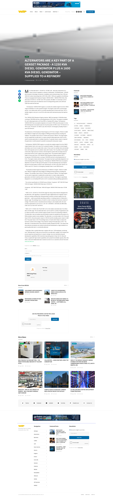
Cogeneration (87, 125)
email (26, 248)
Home (31, 11)
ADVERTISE (82, 494)
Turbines (82, 149)
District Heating (77, 130)
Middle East (45, 270)
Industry (76, 142)
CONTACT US (93, 494)
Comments (27, 253)
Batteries (76, 125)
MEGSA (27, 56)
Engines (75, 132)
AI (74, 123)
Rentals (88, 144)
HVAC (83, 139)
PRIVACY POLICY (87, 494)
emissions (84, 130)
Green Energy (86, 137)
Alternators (89, 123)
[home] (22, 11)
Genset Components (78, 137)
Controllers (76, 128)
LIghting (81, 142)
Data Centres (88, 128)
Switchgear (76, 149)
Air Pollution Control (81, 123)
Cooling (82, 128)
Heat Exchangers (77, 139)
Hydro (87, 139)
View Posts (33, 277)
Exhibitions (86, 132)
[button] (41, 12)
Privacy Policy (67, 11)
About (36, 11)
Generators (89, 135)
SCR (92, 144)
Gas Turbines (82, 135)
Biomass (81, 125)
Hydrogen (91, 139)
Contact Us (73, 11)
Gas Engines (76, 135)
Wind (86, 149)
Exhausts (80, 132)
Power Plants (83, 144)
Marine (91, 142)
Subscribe (91, 11)
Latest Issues (48, 11)
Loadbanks (86, 142)
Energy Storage (90, 130)
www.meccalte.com (29, 241)
